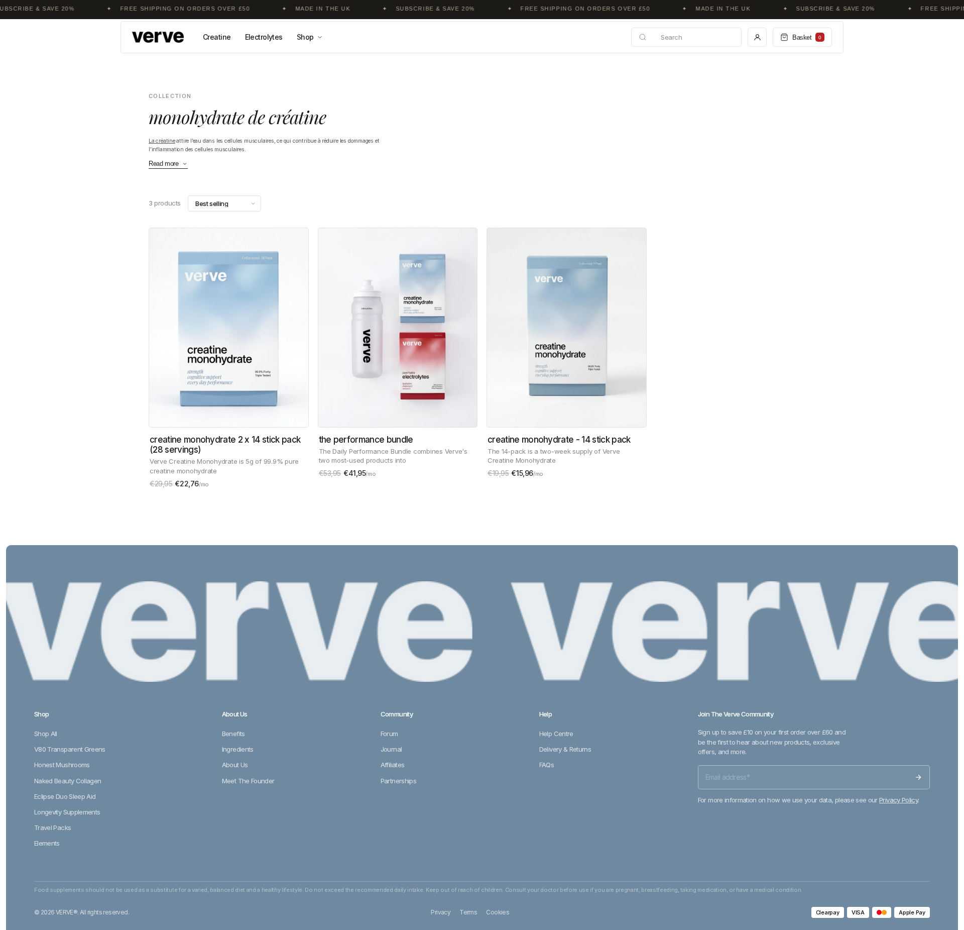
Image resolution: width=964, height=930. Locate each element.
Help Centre (556, 734)
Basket (806, 37)
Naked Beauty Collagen (67, 781)
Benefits (233, 734)
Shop (305, 37)
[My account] (757, 37)
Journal (391, 749)
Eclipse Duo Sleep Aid (64, 796)
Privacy (440, 912)
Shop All (45, 734)
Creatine (217, 37)
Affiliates (393, 765)
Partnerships (398, 781)
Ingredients (238, 749)
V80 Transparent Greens (69, 749)
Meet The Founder (248, 781)
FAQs (546, 765)
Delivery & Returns (565, 749)
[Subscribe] (918, 777)
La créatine (162, 141)
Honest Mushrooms (62, 765)
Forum (389, 734)
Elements (47, 843)
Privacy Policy (898, 800)
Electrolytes (264, 37)
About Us (235, 765)
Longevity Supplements (67, 812)
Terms (468, 912)
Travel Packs (52, 827)
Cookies (497, 912)
